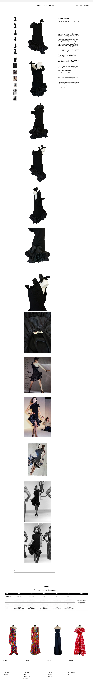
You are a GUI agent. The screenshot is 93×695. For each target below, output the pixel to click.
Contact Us (25, 674)
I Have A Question (69, 30)
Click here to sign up (72, 674)
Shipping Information (27, 676)
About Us (6, 674)
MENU (4, 12)
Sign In (77, 5)
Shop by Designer (41, 9)
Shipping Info (16, 574)
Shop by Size (56, 9)
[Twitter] (63, 87)
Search (80, 5)
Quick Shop (13, 651)
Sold (69, 26)
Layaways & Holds (16, 570)
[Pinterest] (64, 87)
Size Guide (50, 674)
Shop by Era (49, 9)
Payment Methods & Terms (28, 681)
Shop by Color (64, 9)
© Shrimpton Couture (7, 692)
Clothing (34, 9)
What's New (28, 9)
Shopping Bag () (86, 5)
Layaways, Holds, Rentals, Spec (28, 680)
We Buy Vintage (51, 676)
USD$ (3, 5)
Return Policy (25, 678)
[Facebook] (61, 87)
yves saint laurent (63, 18)
